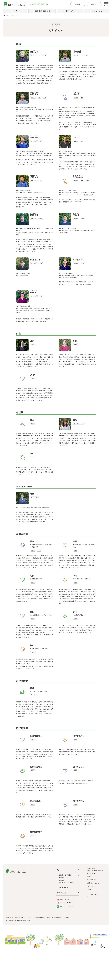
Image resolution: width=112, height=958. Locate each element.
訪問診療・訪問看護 (64, 875)
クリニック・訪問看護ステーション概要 (39, 917)
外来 (58, 870)
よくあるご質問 (91, 873)
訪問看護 (66, 881)
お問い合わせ (94, 4)
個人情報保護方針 (56, 917)
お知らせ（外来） (91, 868)
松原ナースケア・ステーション (68, 903)
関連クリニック (91, 886)
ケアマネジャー (62, 887)
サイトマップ (66, 917)
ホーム (7, 15)
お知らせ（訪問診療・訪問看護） (95, 871)
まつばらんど (61, 893)
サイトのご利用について (21, 917)
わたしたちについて (92, 879)
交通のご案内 (9, 917)
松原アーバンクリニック (66, 899)
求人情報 (77, 4)
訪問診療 (61, 878)
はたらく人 (89, 876)
